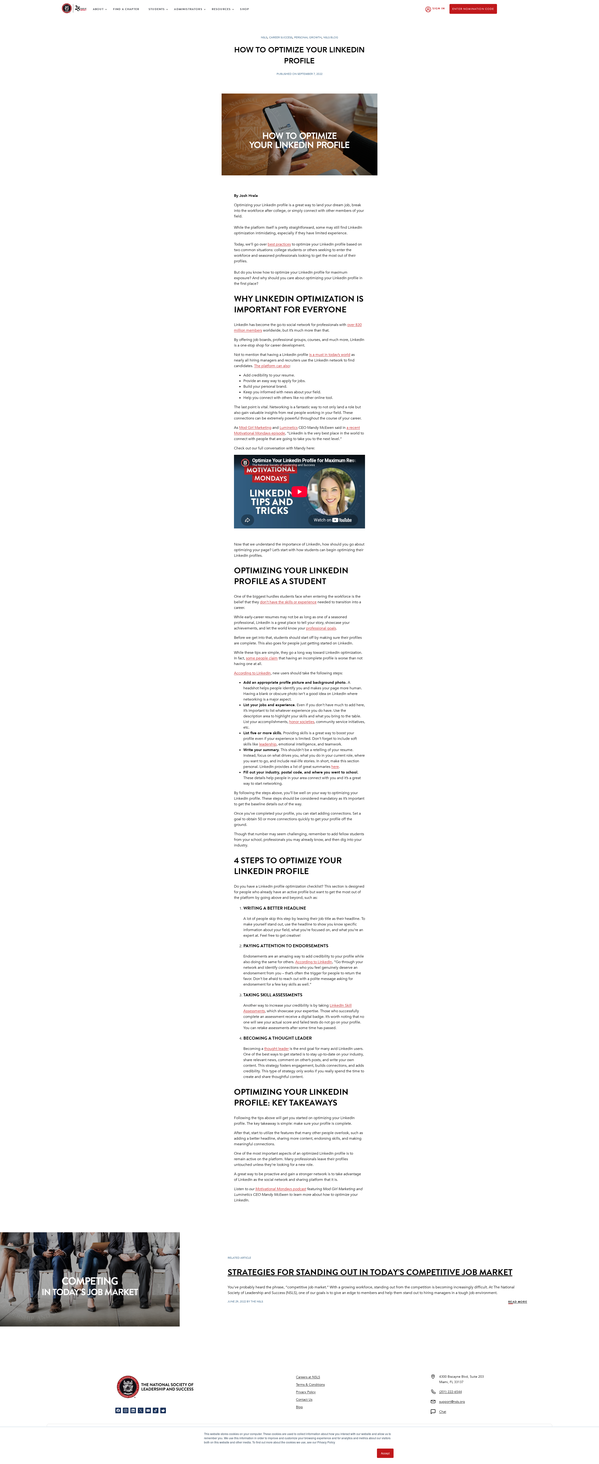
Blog (299, 1407)
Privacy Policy (306, 1392)
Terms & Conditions (310, 1384)
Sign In (438, 8)
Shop (244, 9)
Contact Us (304, 1399)
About (98, 9)
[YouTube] (148, 1410)
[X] (140, 1410)
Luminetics (289, 427)
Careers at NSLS (308, 1377)
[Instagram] (125, 1410)
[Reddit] (163, 1410)
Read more (517, 1302)
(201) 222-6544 (450, 1392)
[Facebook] (118, 1410)
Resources (221, 9)
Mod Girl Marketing (255, 427)
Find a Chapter (126, 9)
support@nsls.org (452, 1401)
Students (157, 9)
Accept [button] (385, 1453)
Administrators (188, 9)
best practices (279, 244)
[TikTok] (155, 1410)
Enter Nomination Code (473, 9)
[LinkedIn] (133, 1410)
